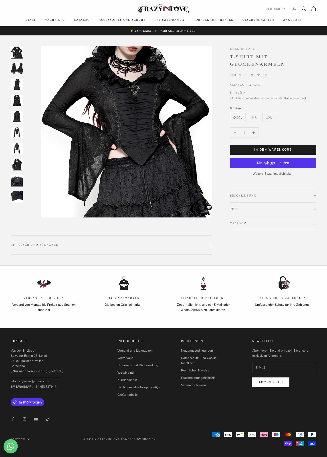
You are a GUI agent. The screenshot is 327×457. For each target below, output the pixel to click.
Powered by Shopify (138, 439)
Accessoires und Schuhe (122, 19)
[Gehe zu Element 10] (17, 197)
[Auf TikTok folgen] (47, 419)
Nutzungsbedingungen (197, 350)
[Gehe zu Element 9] (17, 180)
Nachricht (55, 19)
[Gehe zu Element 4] (17, 100)
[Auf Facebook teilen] (246, 75)
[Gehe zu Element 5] (17, 116)
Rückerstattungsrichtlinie (198, 377)
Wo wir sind (125, 372)
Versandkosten (254, 98)
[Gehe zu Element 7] (17, 148)
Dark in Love (242, 48)
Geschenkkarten (258, 19)
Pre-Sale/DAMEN (169, 19)
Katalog (82, 19)
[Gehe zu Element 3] (17, 84)
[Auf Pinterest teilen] (258, 75)
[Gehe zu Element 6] (17, 132)
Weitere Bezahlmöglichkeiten (273, 173)
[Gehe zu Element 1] (17, 52)
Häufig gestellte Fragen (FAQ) (138, 387)
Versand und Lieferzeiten (135, 350)
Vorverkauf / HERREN (213, 19)
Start (31, 19)
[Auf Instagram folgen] (24, 419)
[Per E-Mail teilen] (264, 75)
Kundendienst (127, 380)
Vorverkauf (125, 358)
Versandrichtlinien (193, 385)
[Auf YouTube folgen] (36, 419)
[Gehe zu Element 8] (17, 164)
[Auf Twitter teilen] (252, 75)
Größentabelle (127, 394)
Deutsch (273, 9)
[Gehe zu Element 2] (17, 68)
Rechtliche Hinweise (195, 370)
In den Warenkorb (273, 149)
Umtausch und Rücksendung (137, 365)
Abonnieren (271, 382)
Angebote (292, 19)
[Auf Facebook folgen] (13, 419)
